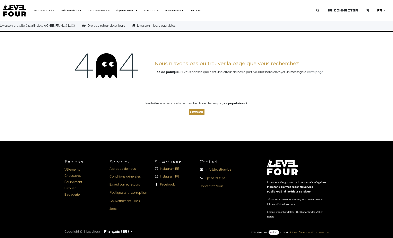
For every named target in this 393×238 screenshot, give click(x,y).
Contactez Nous (211, 186)
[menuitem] (44, 10)
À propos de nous (123, 169)
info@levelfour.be (217, 169)
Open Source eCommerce (309, 232)
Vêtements (72, 169)
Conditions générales (125, 176)
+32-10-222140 (215, 178)
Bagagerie (72, 194)
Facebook (167, 184)
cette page (315, 72)
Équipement (73, 182)
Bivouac (70, 188)
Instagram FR (169, 176)
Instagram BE (169, 169)
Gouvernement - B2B (125, 201)
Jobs (113, 209)
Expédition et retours (125, 184)
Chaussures (72, 176)
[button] (318, 10)
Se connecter (343, 10)
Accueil (196, 112)
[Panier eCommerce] (368, 10)
